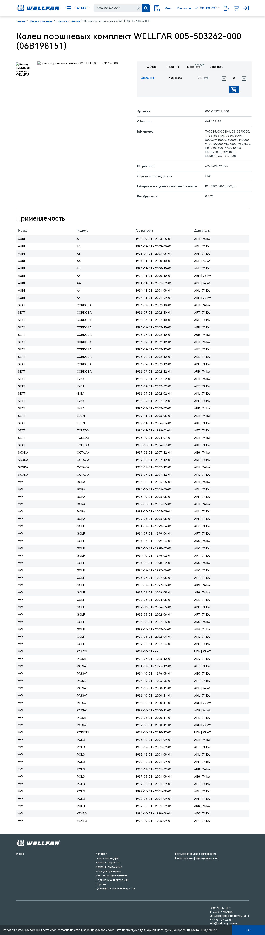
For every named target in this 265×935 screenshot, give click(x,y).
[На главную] (38, 8)
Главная (20, 21)
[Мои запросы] (226, 8)
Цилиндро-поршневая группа (115, 888)
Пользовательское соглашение (196, 853)
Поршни (101, 884)
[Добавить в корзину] (234, 89)
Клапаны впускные (108, 862)
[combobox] (118, 8)
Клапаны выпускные (109, 867)
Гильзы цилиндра (107, 858)
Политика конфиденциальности (196, 858)
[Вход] (246, 8)
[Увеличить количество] (244, 78)
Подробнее (209, 930)
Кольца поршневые (68, 21)
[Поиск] (146, 8)
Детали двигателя (41, 21)
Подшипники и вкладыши (112, 880)
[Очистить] (138, 8)
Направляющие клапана (111, 875)
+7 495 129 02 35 (207, 8)
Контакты (184, 8)
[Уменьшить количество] (224, 78)
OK (248, 930)
